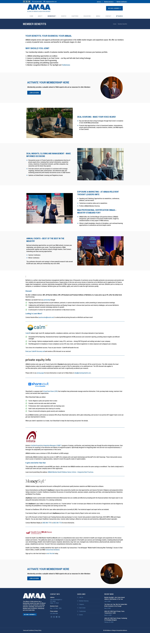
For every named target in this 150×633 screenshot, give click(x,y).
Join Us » (99, 2)
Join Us (81, 597)
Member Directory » (109, 2)
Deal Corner (82, 608)
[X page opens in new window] (27, 1)
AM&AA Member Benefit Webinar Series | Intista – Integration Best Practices (70, 472)
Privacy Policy (38, 630)
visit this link (50, 553)
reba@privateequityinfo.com (82, 373)
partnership (46, 300)
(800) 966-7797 (46, 523)
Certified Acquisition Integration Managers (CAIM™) (46, 445)
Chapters (81, 604)
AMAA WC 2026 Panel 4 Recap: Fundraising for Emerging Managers (115, 619)
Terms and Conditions (28, 630)
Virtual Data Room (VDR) (50, 391)
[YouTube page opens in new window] (56, 617)
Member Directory (84, 601)
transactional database (52, 550)
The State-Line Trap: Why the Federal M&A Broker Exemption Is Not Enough (115, 605)
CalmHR (28, 333)
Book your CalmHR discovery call (35, 351)
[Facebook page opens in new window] (24, 1)
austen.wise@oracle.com (46, 317)
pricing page (40, 373)
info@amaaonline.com (51, 2)
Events (81, 615)
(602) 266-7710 (57, 523)
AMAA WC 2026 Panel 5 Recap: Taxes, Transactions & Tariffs (114, 612)
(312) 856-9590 (38, 2)
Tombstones (66, 65)
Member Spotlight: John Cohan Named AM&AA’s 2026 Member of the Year (114, 598)
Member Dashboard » (122, 2)
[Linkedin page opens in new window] (29, 1)
